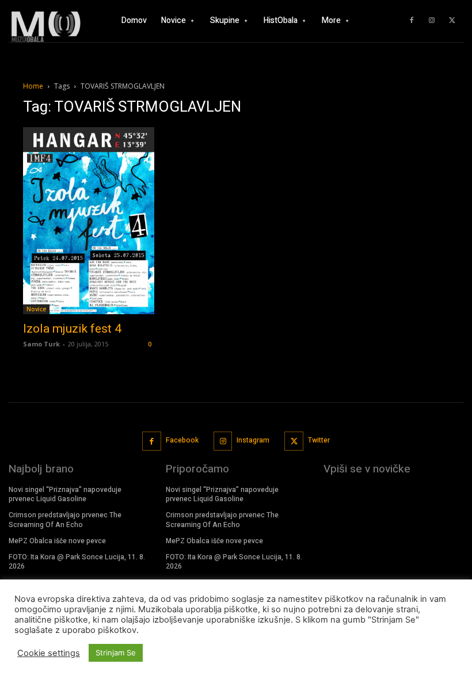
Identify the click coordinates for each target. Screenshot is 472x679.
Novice (36, 309)
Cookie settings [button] (48, 653)
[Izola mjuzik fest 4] (88, 221)
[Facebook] (411, 20)
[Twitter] (451, 20)
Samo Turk (41, 344)
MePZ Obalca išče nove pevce (57, 541)
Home (33, 86)
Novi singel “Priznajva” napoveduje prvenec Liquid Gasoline (65, 495)
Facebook (182, 440)
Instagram (253, 440)
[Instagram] (431, 20)
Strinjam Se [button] (116, 652)
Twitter (319, 440)
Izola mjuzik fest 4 (72, 328)
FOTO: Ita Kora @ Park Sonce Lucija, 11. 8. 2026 (77, 562)
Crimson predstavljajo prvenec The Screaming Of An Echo (65, 520)
